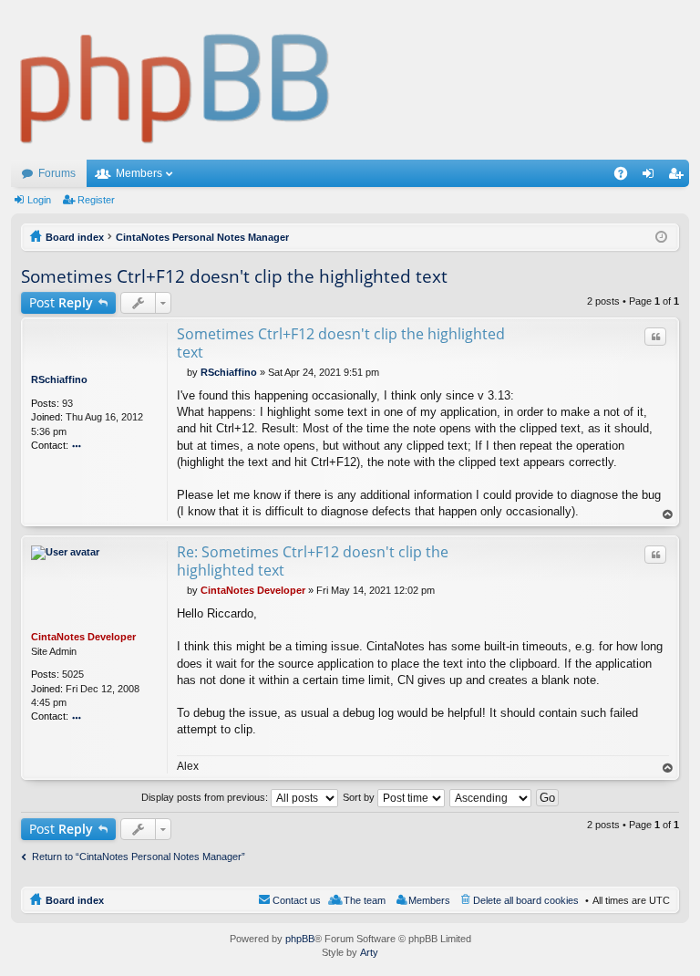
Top (668, 515)
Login (39, 199)
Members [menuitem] (429, 900)
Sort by (360, 797)
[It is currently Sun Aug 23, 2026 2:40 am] (661, 237)
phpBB (299, 938)
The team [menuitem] (365, 900)
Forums (57, 173)
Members (139, 173)
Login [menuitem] (652, 177)
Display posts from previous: (206, 797)
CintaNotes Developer (83, 636)
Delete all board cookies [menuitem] (526, 900)
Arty (369, 952)
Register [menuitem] (679, 177)
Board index (75, 900)
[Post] (182, 372)
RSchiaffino (59, 379)
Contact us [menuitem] (297, 900)
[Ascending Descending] (491, 797)
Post (61, 302)
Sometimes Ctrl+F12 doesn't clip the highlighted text (234, 276)
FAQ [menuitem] (626, 177)
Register (96, 199)
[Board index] (175, 80)
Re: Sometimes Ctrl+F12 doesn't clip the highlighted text (312, 561)
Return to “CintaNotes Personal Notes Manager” (138, 856)
